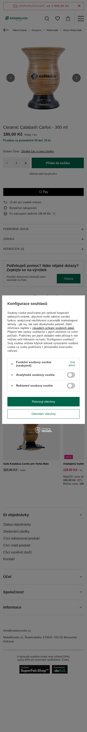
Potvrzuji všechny (43, 401)
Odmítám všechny (43, 413)
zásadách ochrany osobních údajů (53, 328)
